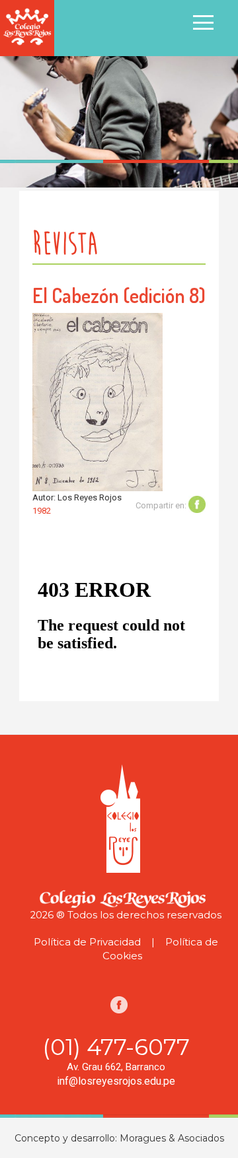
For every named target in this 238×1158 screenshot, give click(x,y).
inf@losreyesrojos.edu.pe (116, 1081)
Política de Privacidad (87, 942)
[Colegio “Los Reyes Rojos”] (27, 27)
